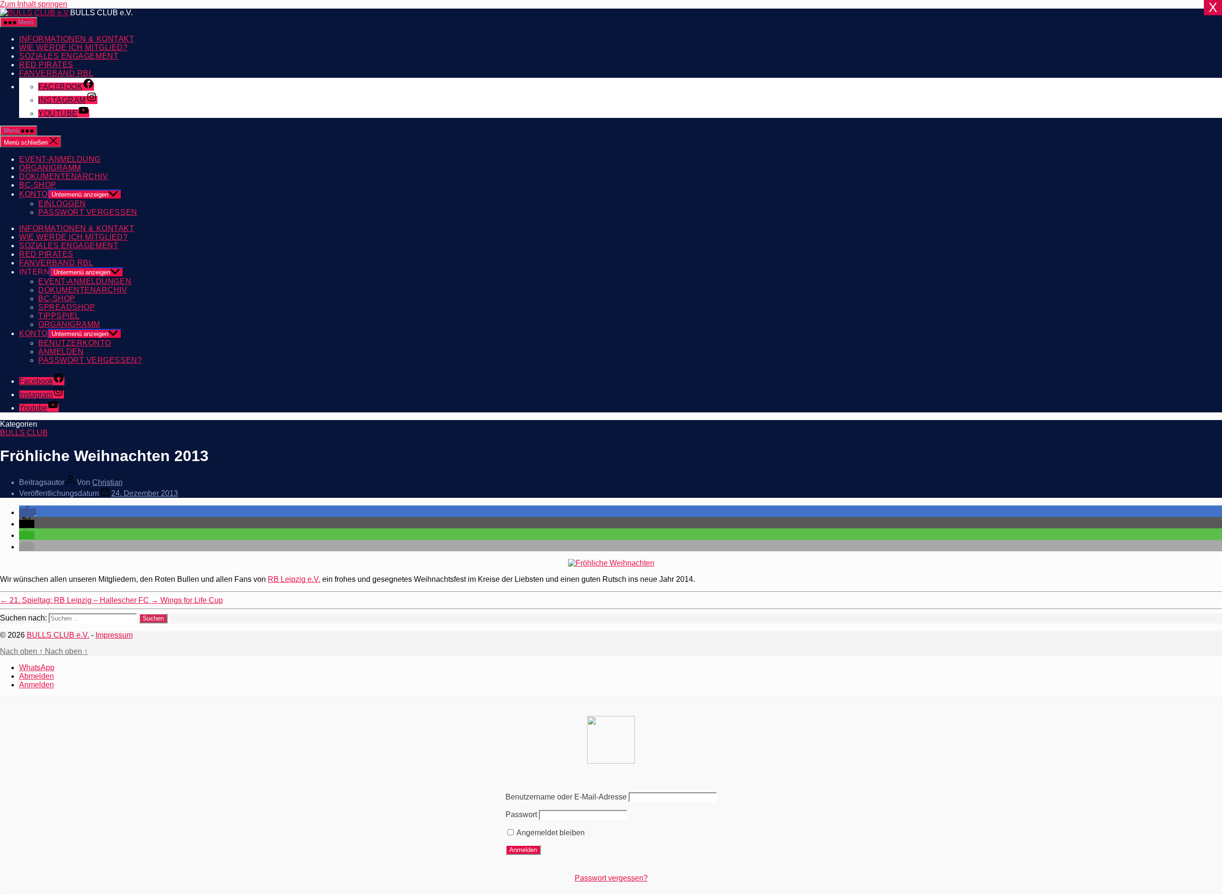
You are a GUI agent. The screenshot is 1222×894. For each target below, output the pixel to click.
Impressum (114, 635)
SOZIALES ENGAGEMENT (68, 56)
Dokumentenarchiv (63, 176)
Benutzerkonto (74, 343)
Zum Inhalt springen (33, 4)
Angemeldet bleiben (550, 833)
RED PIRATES (46, 65)
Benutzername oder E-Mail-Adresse (566, 797)
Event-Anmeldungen (84, 281)
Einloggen (62, 204)
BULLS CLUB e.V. (58, 635)
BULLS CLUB (24, 433)
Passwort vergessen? (611, 878)
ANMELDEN (61, 351)
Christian (107, 482)
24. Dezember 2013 (144, 493)
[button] (27, 512)
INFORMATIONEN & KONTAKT (76, 39)
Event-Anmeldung (60, 159)
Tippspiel (59, 316)
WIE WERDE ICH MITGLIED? (73, 47)
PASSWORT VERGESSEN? (90, 360)
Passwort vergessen (87, 212)
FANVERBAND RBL (56, 73)
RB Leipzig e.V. (294, 579)
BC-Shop (37, 185)
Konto (33, 194)
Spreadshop (66, 307)
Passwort (521, 814)
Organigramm (50, 168)
